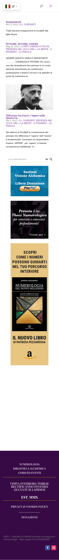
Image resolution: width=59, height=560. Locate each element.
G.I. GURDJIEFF (28, 24)
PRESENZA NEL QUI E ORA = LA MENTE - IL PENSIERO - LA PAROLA (29, 50)
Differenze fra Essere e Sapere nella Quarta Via (25, 116)
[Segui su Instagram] (53, 547)
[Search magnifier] (51, 159)
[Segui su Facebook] (47, 547)
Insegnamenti (13, 21)
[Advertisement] (29, 409)
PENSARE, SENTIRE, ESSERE (22, 43)
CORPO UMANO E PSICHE (35, 46)
